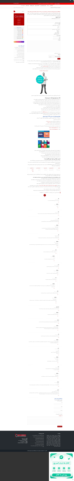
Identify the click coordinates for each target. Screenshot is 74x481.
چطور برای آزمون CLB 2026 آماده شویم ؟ (20, 54)
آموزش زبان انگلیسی (45, 66)
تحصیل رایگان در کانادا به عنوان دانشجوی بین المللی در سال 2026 (37, 446)
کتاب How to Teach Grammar (53, 127)
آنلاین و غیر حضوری (56, 34)
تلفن (58, 35)
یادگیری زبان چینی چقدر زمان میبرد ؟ (20, 53)
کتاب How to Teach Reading (54, 129)
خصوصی (58, 30)
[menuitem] (72, 0)
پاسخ (57, 207)
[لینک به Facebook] (18, 3)
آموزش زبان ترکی (20, 31)
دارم (58, 26)
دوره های (45, 112)
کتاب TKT (49, 122)
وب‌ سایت (61, 410)
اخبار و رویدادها (51, 3)
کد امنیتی (59, 54)
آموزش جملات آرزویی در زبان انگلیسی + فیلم (20, 62)
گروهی (58, 31)
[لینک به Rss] (13, 3)
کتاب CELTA (48, 121)
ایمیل (59, 37)
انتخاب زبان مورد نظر (57, 22)
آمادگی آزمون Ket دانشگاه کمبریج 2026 (20, 50)
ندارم (58, 27)
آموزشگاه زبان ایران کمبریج (33, 450)
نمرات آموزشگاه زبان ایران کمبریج (46, 3)
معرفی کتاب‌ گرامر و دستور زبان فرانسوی (20, 51)
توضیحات (59, 40)
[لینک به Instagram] (16, 3)
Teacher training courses (44, 70)
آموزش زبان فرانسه (19, 34)
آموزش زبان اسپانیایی (19, 37)
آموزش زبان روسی (19, 35)
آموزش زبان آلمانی (19, 30)
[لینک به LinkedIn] (15, 3)
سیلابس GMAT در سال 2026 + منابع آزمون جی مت (19, 47)
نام (61, 402)
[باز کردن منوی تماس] (73, 2)
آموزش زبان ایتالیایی (19, 38)
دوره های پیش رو (40, 3)
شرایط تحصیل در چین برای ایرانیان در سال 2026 (19, 48)
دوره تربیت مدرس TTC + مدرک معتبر (55, 7)
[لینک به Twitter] (17, 3)
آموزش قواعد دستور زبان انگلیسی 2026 (20, 56)
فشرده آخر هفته (57, 32)
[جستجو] (21, 6)
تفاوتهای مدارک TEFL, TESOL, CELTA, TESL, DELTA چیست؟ (48, 185)
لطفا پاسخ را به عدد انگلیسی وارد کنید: (59, 414)
